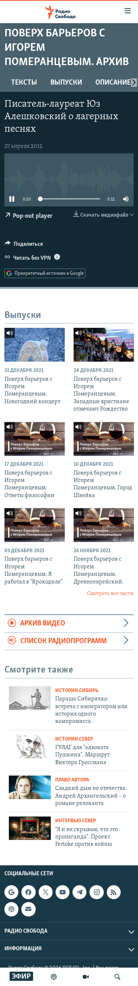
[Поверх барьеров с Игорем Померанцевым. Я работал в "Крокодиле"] (34, 525)
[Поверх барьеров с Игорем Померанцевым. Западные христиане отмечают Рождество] (104, 345)
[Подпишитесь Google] (11, 892)
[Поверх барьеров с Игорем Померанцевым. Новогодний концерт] (34, 345)
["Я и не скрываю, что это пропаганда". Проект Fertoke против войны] (30, 828)
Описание (113, 82)
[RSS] (114, 892)
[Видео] (86, 977)
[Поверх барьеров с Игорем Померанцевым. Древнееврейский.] (104, 525)
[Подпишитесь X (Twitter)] (46, 892)
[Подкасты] (11, 909)
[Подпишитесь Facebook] (28, 892)
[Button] (24, 246)
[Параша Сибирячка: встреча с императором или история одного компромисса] (30, 698)
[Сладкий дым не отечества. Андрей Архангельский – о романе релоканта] (30, 787)
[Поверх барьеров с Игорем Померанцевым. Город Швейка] (104, 439)
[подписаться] (28, 909)
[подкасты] (54, 977)
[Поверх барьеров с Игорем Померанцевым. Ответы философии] (34, 439)
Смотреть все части (110, 593)
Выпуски (66, 82)
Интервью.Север (75, 821)
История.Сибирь (76, 691)
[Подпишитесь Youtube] (63, 892)
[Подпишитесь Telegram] (79, 892)
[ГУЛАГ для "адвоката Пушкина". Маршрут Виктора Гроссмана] (30, 746)
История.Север (74, 739)
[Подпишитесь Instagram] (96, 892)
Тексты (24, 82)
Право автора (72, 780)
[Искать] (117, 977)
